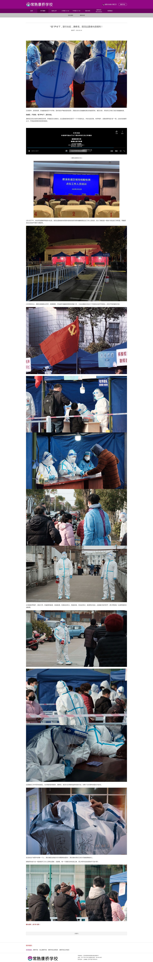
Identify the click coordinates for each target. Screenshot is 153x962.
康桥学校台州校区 (64, 950)
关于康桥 (42, 10)
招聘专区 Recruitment (99, 10)
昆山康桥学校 (43, 950)
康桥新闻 (82, 15)
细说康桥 (70, 15)
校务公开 (54, 10)
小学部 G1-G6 (65, 10)
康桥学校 (122, 4)
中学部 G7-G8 (76, 10)
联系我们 (110, 10)
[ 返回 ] (76, 933)
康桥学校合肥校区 (53, 950)
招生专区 (87, 10)
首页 (31, 10)
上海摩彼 (85, 959)
